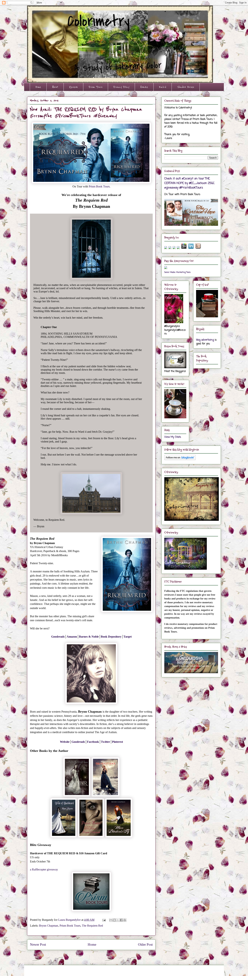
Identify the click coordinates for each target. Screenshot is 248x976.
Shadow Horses (185, 87)
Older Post (145, 944)
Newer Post (38, 944)
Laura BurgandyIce (69, 919)
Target (127, 636)
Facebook (93, 741)
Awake (144, 87)
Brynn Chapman (48, 925)
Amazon (72, 636)
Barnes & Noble (89, 636)
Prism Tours (95, 87)
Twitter (105, 741)
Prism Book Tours (99, 186)
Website (65, 741)
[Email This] (111, 920)
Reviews (73, 87)
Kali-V (162, 87)
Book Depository (111, 636)
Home (38, 87)
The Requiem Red (92, 925)
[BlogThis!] (114, 920)
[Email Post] (103, 919)
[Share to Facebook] (121, 920)
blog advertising (205, 340)
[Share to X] (118, 920)
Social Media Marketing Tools (177, 272)
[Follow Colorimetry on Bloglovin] (180, 459)
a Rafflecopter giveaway (44, 869)
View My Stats (172, 437)
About (55, 87)
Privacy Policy (121, 87)
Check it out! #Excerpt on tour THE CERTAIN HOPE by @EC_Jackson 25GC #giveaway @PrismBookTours (189, 183)
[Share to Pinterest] (125, 920)
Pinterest (117, 741)
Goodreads (58, 636)
